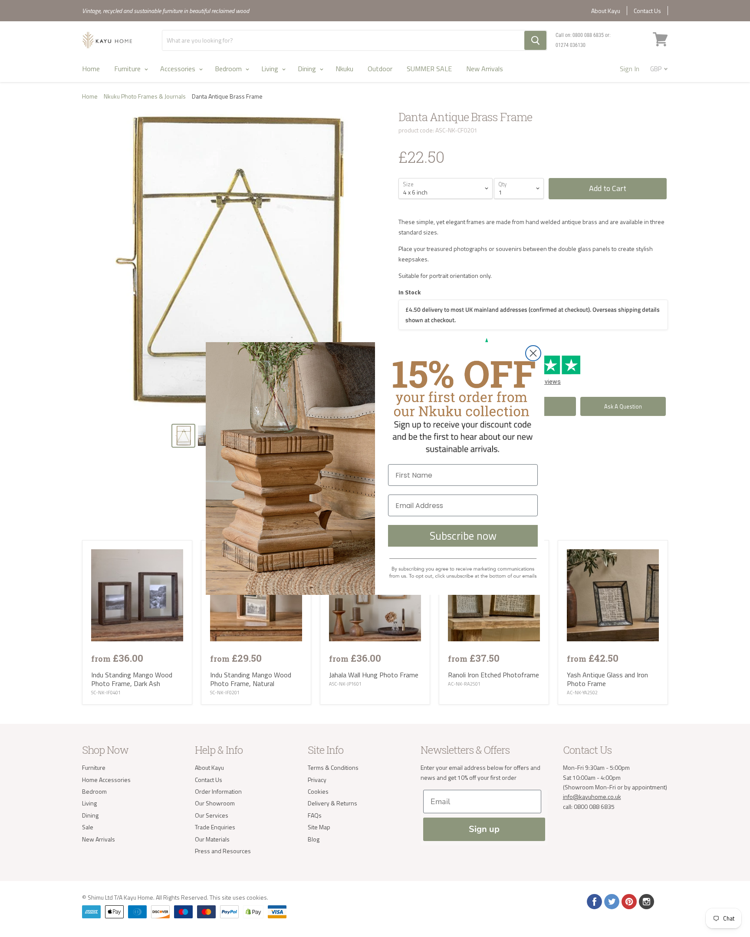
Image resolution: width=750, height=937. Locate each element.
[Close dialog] (533, 353)
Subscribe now (463, 536)
